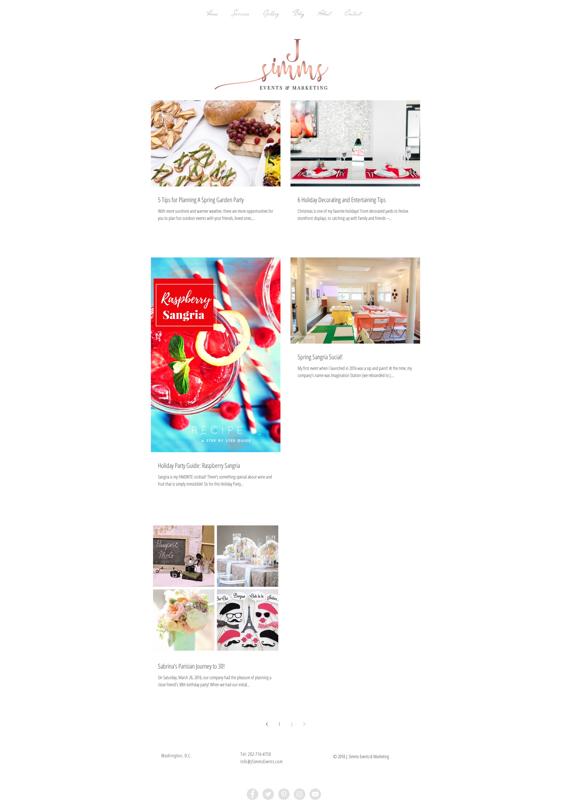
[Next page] (304, 724)
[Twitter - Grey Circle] (268, 794)
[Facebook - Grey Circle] (252, 794)
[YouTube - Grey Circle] (315, 794)
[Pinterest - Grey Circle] (284, 794)
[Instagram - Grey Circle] (299, 794)
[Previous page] (267, 724)
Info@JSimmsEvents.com (262, 761)
